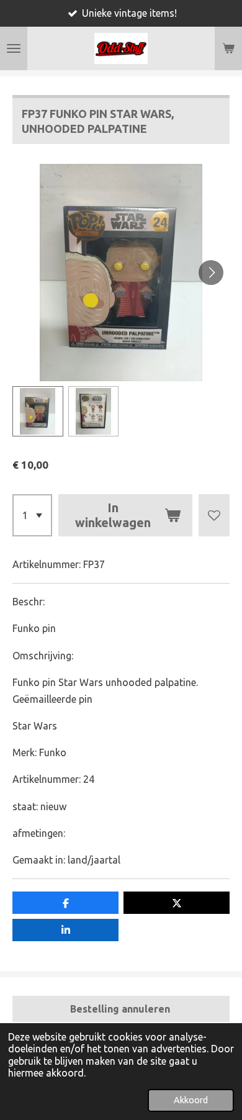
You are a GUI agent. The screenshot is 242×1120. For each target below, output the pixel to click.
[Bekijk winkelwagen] (228, 48)
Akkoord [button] (191, 1100)
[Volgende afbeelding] (211, 272)
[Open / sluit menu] (13, 48)
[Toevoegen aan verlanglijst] (214, 515)
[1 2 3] (32, 515)
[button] (37, 411)
